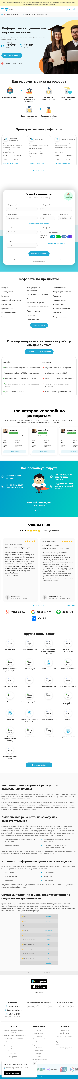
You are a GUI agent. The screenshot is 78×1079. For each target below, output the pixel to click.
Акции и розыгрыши (39, 1045)
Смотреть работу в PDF (10, 163)
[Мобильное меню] (2, 9)
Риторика (5, 296)
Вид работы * (12, 205)
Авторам (39, 1054)
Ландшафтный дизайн (35, 303)
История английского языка (38, 307)
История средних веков (62, 292)
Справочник (64, 1030)
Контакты (39, 1057)
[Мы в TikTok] (72, 1006)
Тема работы (12, 214)
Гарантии (39, 1036)
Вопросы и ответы (64, 1039)
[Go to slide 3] (38, 170)
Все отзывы (71, 605)
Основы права (58, 304)
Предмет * (46, 205)
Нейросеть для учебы (64, 1048)
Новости (39, 1042)
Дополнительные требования (39, 223)
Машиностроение (59, 300)
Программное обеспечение (37, 294)
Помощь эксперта (13, 1051)
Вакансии (39, 1048)
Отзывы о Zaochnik (39, 1039)
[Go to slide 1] (33, 170)
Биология (5, 317)
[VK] (64, 236)
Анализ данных (7, 292)
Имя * (10, 228)
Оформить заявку (12, 55)
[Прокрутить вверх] (74, 1071)
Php (28, 298)
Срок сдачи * (64, 214)
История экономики (60, 317)
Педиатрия (31, 315)
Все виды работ (39, 765)
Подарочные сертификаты (64, 1042)
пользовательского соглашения (29, 259)
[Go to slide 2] (36, 170)
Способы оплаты (39, 1033)
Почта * (10, 241)
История (4, 288)
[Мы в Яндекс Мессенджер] (50, 1006)
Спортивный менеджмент (11, 300)
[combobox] (22, 209)
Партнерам (39, 1051)
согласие (56, 259)
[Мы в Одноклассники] (63, 1006)
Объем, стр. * (47, 214)
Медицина (57, 296)
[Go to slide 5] (43, 170)
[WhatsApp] (58, 236)
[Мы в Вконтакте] (33, 1006)
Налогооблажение (8, 313)
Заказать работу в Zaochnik (39, 352)
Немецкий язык (33, 319)
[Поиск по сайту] (74, 9)
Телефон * (46, 228)
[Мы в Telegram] (29, 1006)
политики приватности (42, 259)
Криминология (7, 308)
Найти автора (15, 451)
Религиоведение (33, 311)
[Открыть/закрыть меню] (2, 14)
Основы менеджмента (61, 308)
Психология (6, 304)
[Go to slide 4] (41, 170)
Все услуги (13, 1054)
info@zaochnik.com (14, 1010)
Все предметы (39, 325)
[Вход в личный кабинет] (68, 9)
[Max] (69, 236)
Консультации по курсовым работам (13, 1035)
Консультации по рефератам (13, 1038)
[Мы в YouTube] (67, 1006)
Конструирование (59, 288)
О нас (39, 1030)
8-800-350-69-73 (14, 1006)
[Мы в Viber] (37, 1006)
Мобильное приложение (64, 1045)
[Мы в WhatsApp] (41, 1006)
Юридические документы (39, 1059)
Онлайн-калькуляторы (64, 1036)
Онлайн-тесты (64, 1033)
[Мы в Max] (45, 1006)
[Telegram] (52, 236)
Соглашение (8, 1069)
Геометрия (57, 313)
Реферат (18, 545)
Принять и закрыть (12, 1073)
